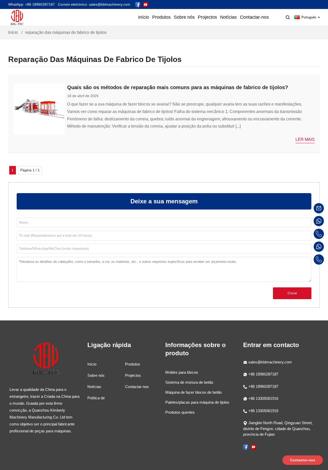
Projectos (133, 375)
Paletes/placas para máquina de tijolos (197, 402)
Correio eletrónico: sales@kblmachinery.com (94, 4)
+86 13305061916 (262, 398)
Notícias (94, 386)
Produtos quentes (180, 412)
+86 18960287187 (262, 374)
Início (13, 32)
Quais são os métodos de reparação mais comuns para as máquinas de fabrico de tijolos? (177, 87)
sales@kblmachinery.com (270, 362)
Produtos (132, 364)
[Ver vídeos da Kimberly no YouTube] (145, 4)
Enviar (292, 293)
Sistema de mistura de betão (189, 382)
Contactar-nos (137, 386)
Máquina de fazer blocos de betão (193, 392)
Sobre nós (96, 375)
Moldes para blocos (181, 372)
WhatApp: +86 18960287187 (31, 4)
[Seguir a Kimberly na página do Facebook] (137, 4)
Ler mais (305, 139)
